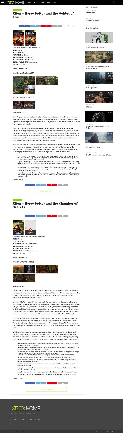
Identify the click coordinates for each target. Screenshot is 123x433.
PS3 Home (21, 419)
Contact (55, 2)
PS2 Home (13, 419)
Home (29, 2)
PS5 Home (37, 419)
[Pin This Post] (46, 25)
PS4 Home (29, 419)
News (48, 2)
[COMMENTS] (68, 25)
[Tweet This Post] (35, 25)
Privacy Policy (99, 431)
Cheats (42, 2)
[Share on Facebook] (24, 25)
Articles (36, 2)
